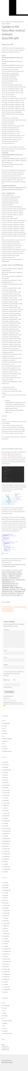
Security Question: (9, 696)
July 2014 (5, 836)
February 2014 (6, 838)
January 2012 (6, 866)
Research (5, 748)
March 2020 (6, 787)
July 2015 (5, 823)
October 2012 (6, 856)
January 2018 (6, 803)
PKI (4, 743)
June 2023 (5, 772)
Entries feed (4, 1046)
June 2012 (5, 864)
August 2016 (6, 815)
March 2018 (6, 800)
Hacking (5, 733)
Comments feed (5, 1048)
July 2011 (5, 871)
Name (5, 650)
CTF (4, 728)
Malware (8, 602)
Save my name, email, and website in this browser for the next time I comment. (14, 673)
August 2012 (6, 859)
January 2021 (6, 785)
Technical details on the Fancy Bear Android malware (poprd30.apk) (8, 609)
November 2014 (6, 831)
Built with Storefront (7, 1062)
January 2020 (6, 790)
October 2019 (6, 792)
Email (5, 657)
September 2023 (7, 770)
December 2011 (6, 869)
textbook (4, 456)
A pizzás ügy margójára (20, 607)
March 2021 (6, 782)
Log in (3, 1044)
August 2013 (6, 843)
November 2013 (6, 841)
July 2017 (5, 808)
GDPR (4, 731)
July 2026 (5, 762)
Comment (7, 629)
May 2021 (5, 777)
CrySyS (5, 726)
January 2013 (6, 851)
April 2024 (5, 767)
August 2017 (6, 805)
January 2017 (6, 813)
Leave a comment (6, 23)
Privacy (5, 746)
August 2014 (6, 833)
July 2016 (5, 818)
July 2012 (5, 861)
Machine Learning (7, 738)
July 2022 (5, 775)
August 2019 (6, 795)
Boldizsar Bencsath (18, 21)
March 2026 (6, 764)
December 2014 (6, 828)
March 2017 (6, 810)
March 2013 (6, 846)
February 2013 (6, 848)
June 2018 (5, 798)
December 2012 (6, 854)
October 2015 (6, 820)
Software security (7, 751)
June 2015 (5, 826)
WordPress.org (5, 1049)
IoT (4, 736)
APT (4, 720)
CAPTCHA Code (7, 687)
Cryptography (6, 723)
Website (6, 664)
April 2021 (5, 780)
